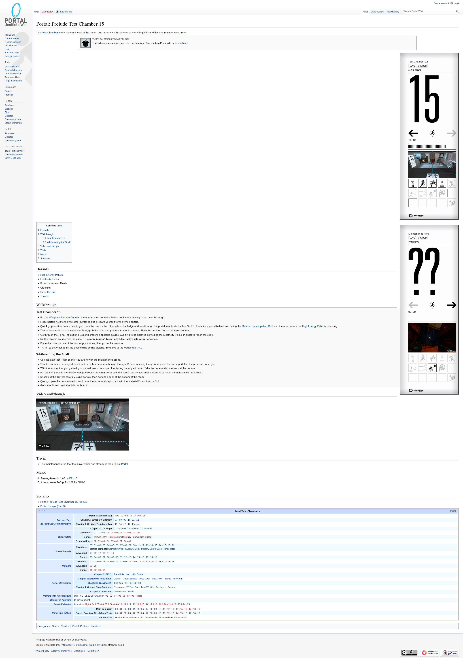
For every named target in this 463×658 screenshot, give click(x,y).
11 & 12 (127, 604)
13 (116, 524)
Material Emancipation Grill (257, 326)
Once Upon (144, 578)
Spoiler (65, 626)
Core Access (120, 591)
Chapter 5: (100, 591)
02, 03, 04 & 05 (92, 604)
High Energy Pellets (51, 274)
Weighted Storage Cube (63, 317)
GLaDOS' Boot (132, 549)
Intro (117, 515)
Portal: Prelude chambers (86, 626)
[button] (82, 425)
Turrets (44, 296)
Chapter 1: (102, 574)
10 (129, 520)
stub (112, 43)
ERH (72, 478)
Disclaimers (79, 651)
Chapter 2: (94, 578)
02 (126, 515)
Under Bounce (130, 578)
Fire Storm (178, 578)
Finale (131, 591)
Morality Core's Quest (151, 549)
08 (120, 520)
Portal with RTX (133, 347)
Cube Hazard (48, 292)
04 (135, 515)
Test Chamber (50, 32)
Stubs (55, 626)
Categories (43, 626)
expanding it (181, 43)
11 (133, 520)
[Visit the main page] (15, 14)
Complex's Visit (115, 549)
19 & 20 (163, 604)
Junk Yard (119, 583)
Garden (140, 574)
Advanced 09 (165, 617)
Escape (136, 524)
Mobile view (93, 651)
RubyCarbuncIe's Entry (120, 537)
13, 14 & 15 (138, 604)
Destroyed (161, 587)
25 (188, 604)
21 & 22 (172, 604)
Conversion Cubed (142, 537)
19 (173, 545)
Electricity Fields (49, 279)
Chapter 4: (93, 587)
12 (137, 520)
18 (169, 545)
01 (122, 515)
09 (125, 520)
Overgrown (119, 587)
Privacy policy (42, 651)
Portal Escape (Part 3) (53, 506)
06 (144, 515)
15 (125, 524)
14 (120, 524)
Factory (171, 587)
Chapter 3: (99, 583)
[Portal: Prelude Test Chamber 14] (413, 132)
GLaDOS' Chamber (94, 596)
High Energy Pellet (312, 326)
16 (129, 524)
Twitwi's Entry (100, 537)
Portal (124, 463)
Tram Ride (119, 574)
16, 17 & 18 (151, 604)
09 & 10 (118, 604)
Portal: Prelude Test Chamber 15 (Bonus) (64, 501)
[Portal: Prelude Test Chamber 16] (451, 304)
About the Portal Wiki (61, 651)
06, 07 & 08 (106, 604)
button (89, 317)
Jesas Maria (151, 617)
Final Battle (169, 549)
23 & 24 (181, 604)
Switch (114, 317)
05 (139, 515)
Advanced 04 (180, 617)
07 (116, 520)
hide (453, 511)
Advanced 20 (136, 617)
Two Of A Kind (147, 587)
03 (131, 515)
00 (95, 532)
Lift (133, 574)
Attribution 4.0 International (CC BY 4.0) (81, 645)
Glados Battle (121, 617)
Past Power (157, 578)
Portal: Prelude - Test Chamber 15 (59, 402)
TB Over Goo (132, 587)
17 (164, 545)
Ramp (168, 578)
